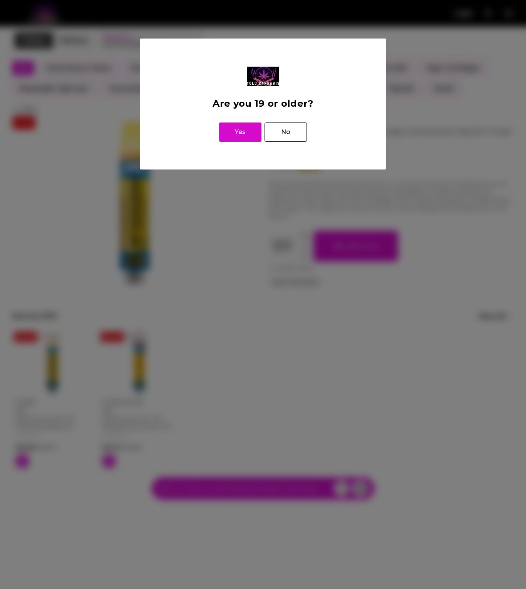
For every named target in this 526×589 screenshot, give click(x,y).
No (285, 132)
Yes (240, 132)
